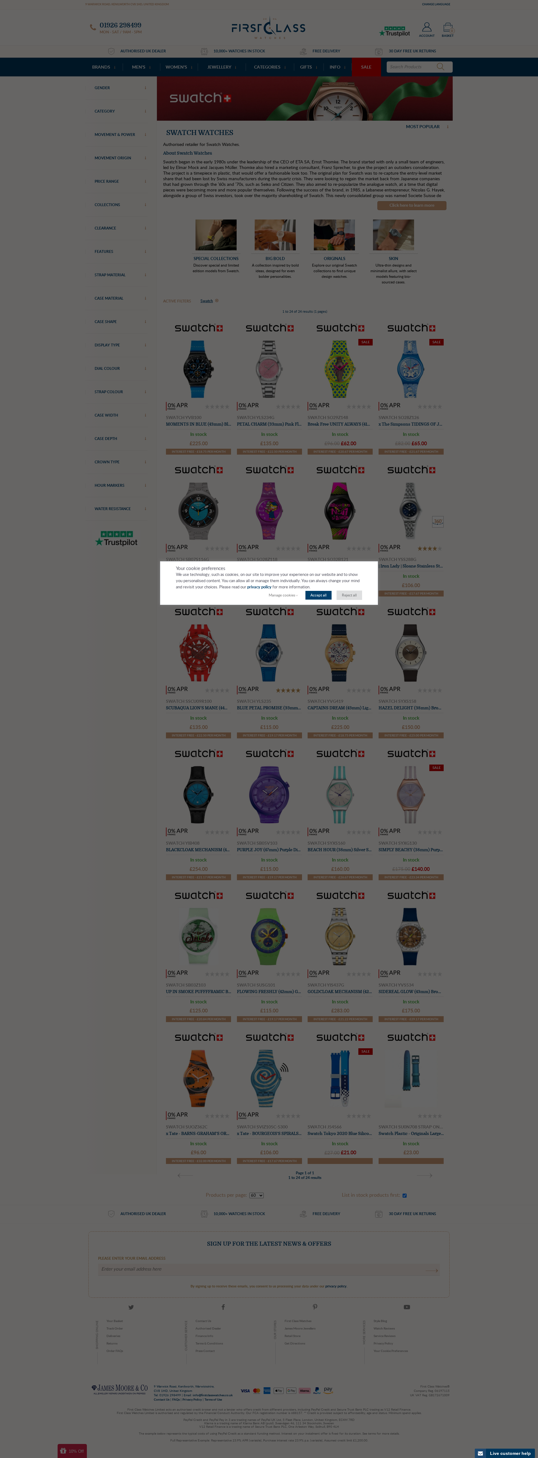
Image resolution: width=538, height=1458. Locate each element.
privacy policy (259, 587)
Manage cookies (282, 595)
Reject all (349, 595)
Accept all (318, 595)
